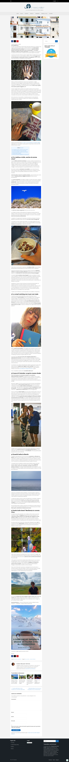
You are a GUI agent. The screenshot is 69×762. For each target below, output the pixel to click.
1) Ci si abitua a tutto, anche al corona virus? (20, 149)
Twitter (54, 759)
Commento (13, 699)
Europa (26, 13)
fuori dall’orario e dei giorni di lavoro (25, 368)
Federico (12, 746)
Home (18, 13)
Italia (21, 13)
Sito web (13, 720)
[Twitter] (54, 1)
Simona (38, 30)
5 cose (26, 659)
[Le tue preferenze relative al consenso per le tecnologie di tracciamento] (67, 760)
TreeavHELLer (36, 23)
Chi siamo (51, 13)
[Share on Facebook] (12, 41)
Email (12, 716)
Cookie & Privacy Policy (15, 744)
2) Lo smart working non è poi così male (19, 150)
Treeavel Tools (44, 13)
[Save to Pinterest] (18, 41)
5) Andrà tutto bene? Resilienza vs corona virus (20, 154)
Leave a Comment (32, 659)
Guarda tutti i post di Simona (30, 668)
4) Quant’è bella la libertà (16, 153)
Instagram (57, 759)
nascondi (21, 147)
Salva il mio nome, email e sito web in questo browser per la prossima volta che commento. (25, 727)
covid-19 (28, 659)
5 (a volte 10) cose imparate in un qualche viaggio (30, 142)
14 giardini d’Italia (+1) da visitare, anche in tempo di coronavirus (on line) (30, 682)
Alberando (37, 13)
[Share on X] (15, 41)
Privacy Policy (30, 742)
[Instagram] (55, 1)
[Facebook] (53, 1)
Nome (12, 712)
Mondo (31, 13)
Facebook (50, 759)
